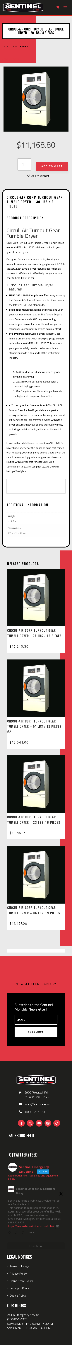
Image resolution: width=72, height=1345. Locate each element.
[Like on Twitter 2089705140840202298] (23, 1232)
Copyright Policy (20, 1288)
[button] (37, 176)
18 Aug (19, 1193)
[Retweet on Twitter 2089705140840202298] (16, 1232)
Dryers (23, 46)
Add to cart (52, 166)
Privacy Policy (18, 1273)
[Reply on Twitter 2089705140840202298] (10, 1232)
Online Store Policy (21, 1281)
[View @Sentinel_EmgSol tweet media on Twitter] (57, 1226)
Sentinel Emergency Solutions (36, 1189)
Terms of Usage (19, 1266)
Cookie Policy (18, 1295)
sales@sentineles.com (38, 1104)
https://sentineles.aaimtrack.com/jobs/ (31, 1226)
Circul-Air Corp (10, 59)
